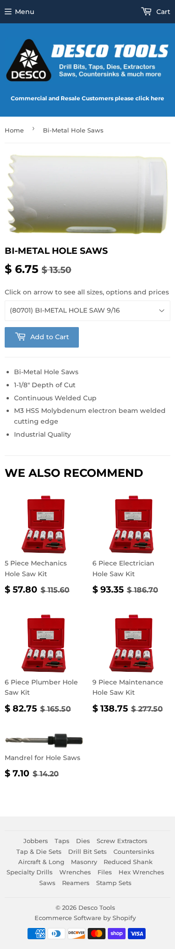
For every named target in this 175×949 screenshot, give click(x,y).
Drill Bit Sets (87, 851)
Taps (62, 840)
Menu (24, 11)
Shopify (124, 917)
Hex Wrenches (141, 872)
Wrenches (75, 872)
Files (105, 872)
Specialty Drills (30, 872)
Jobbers (35, 840)
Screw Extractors (122, 840)
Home (14, 130)
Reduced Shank (128, 861)
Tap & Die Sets (39, 851)
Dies (83, 840)
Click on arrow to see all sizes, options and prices (87, 292)
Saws (47, 882)
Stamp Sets (114, 882)
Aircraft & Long (41, 861)
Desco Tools (96, 907)
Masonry (84, 861)
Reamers (76, 882)
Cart (162, 11)
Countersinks (133, 851)
